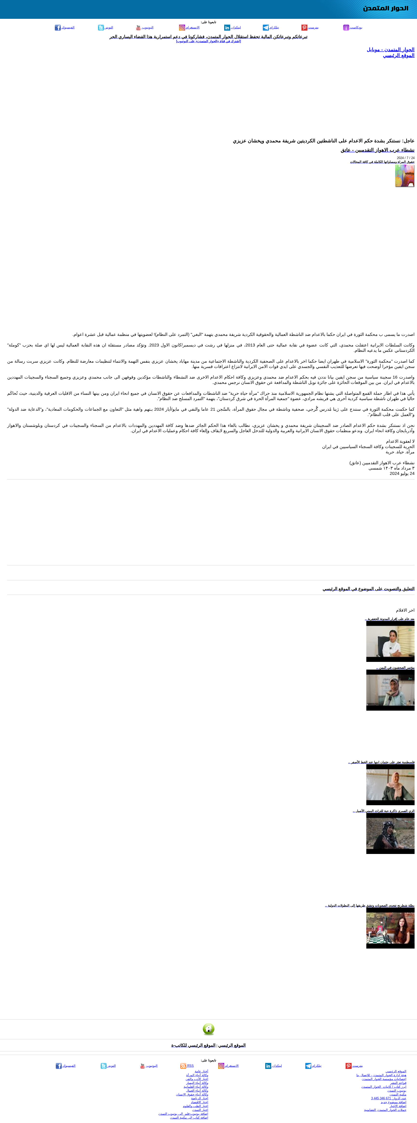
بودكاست (355, 27)
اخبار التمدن (200, 1110)
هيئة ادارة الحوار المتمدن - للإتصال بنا (381, 1075)
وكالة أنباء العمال (197, 1090)
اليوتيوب (147, 27)
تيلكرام (274, 27)
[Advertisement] (270, 92)
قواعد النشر (398, 1083)
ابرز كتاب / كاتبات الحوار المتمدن (383, 1086)
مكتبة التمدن (397, 1094)
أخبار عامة (201, 1071)
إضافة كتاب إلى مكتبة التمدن (189, 1117)
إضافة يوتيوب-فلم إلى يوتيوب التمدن (183, 1114)
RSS (190, 1066)
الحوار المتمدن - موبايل (391, 49)
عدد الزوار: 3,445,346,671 (388, 1098)
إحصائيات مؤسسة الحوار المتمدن (384, 1079)
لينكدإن (235, 27)
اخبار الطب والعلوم (195, 1106)
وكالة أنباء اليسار (197, 1083)
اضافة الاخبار (398, 1106)
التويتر (108, 27)
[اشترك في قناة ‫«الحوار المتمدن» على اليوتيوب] (208, 41)
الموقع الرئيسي (399, 55)
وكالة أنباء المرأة (197, 1075)
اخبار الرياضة (199, 1098)
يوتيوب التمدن (396, 1090)
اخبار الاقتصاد (199, 1102)
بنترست (313, 27)
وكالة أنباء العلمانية (196, 1086)
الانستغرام (192, 27)
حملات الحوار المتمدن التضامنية (385, 1110)
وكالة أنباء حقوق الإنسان (192, 1094)
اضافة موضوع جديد (393, 1102)
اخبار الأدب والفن (197, 1079)
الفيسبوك (68, 27)
